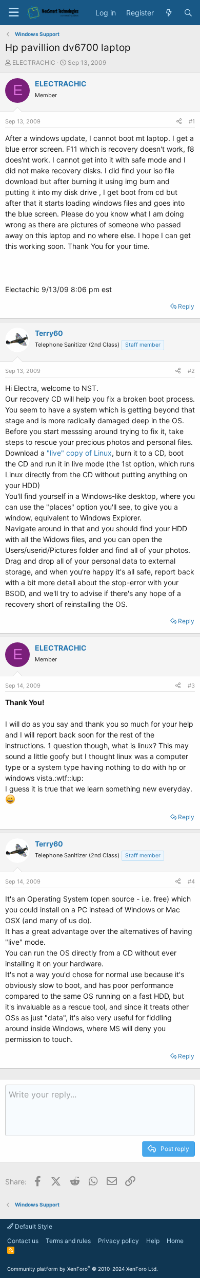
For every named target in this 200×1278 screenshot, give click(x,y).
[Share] (179, 122)
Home (175, 1241)
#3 (191, 685)
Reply (186, 306)
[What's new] (168, 13)
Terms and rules (68, 1241)
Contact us (22, 1241)
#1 (192, 121)
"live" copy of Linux (79, 452)
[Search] (188, 13)
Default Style (32, 1226)
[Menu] (13, 12)
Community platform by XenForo (82, 1269)
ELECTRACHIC (33, 62)
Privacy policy (118, 1241)
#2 (191, 370)
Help (152, 1241)
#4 (191, 881)
